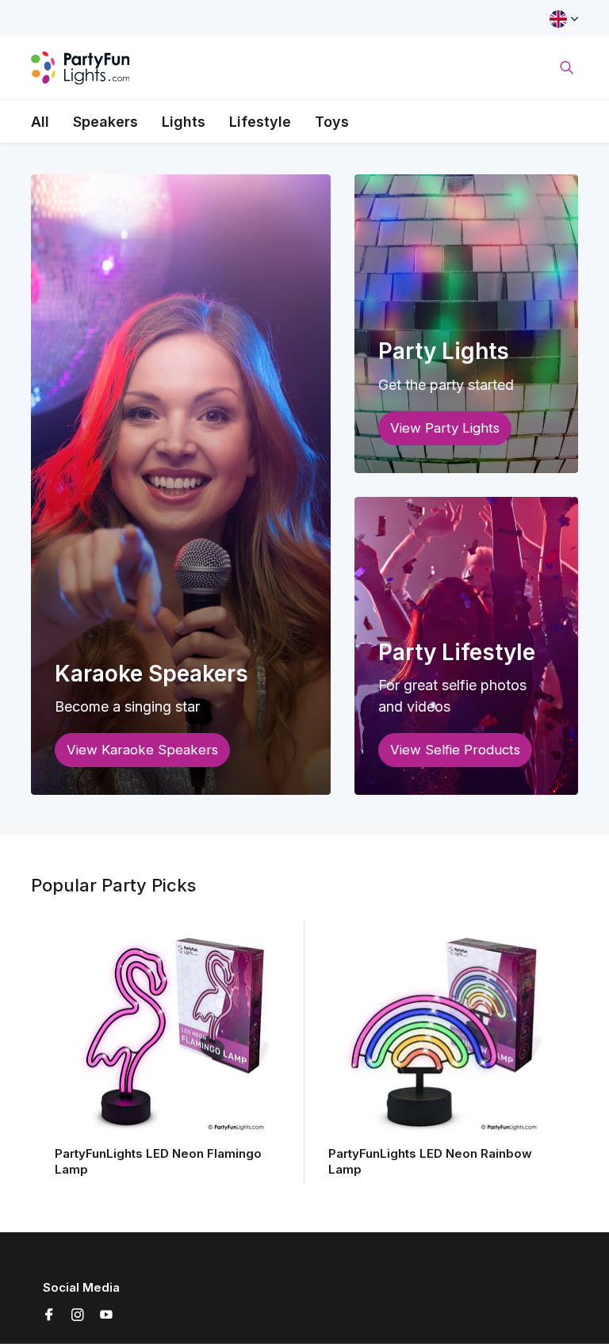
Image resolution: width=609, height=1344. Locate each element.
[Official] (80, 67)
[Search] (566, 67)
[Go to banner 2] (466, 323)
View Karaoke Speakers (142, 750)
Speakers (105, 121)
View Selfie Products (455, 750)
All (40, 121)
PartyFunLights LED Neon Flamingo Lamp (158, 1161)
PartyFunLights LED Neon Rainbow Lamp (430, 1161)
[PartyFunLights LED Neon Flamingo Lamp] (168, 1034)
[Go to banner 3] (466, 646)
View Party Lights (445, 428)
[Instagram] (77, 1315)
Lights (183, 121)
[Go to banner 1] (181, 484)
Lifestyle (260, 121)
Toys (332, 121)
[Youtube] (106, 1315)
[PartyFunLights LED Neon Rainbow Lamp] (441, 1034)
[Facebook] (49, 1315)
